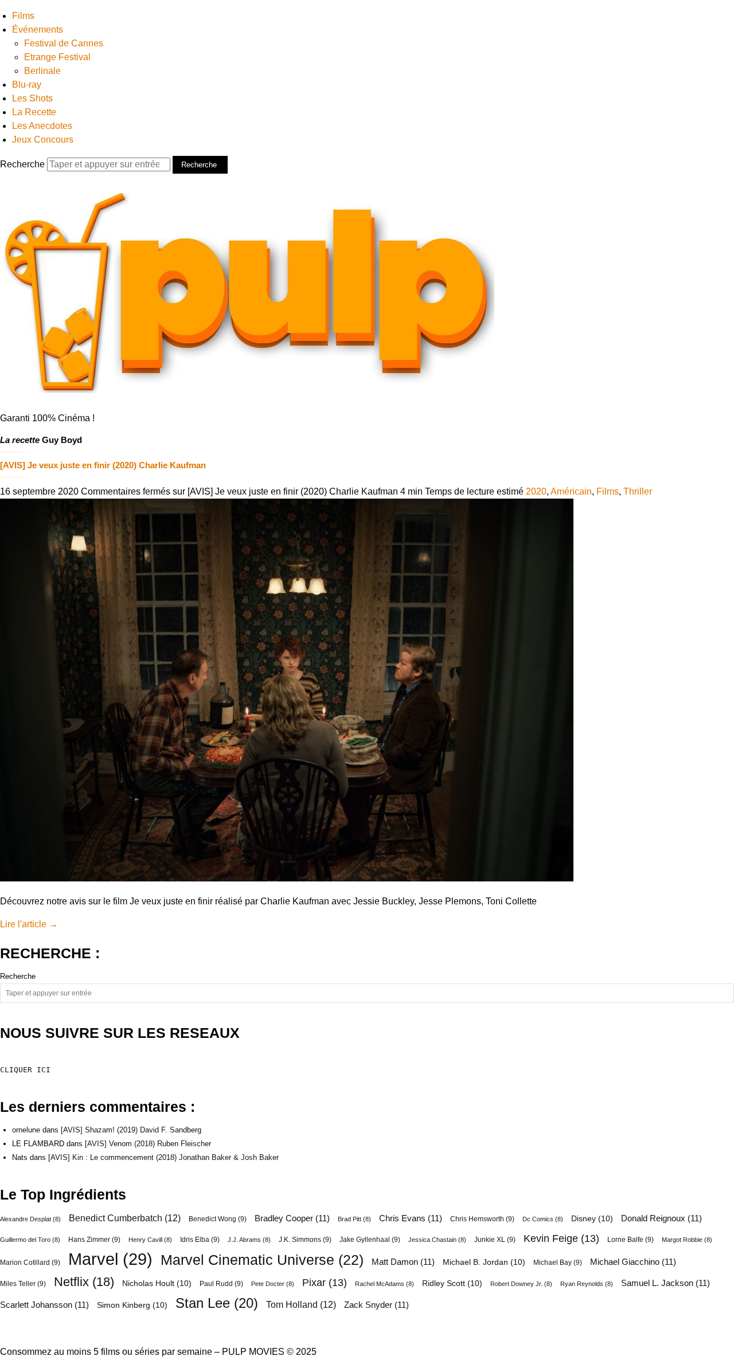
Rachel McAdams (384, 1283)
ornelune (26, 1130)
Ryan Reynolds (586, 1283)
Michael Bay (557, 1263)
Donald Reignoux (661, 1218)
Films (23, 16)
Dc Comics (542, 1219)
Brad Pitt (354, 1219)
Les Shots (32, 98)
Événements (37, 29)
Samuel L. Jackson (665, 1283)
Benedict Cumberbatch (125, 1218)
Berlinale (42, 71)
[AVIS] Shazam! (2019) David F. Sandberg (131, 1130)
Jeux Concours (42, 139)
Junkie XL (495, 1240)
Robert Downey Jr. (521, 1283)
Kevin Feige (561, 1238)
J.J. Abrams (249, 1239)
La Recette (34, 112)
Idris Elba (200, 1240)
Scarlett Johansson (44, 1305)
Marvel (110, 1259)
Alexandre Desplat (30, 1219)
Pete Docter (272, 1283)
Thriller (637, 491)
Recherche (23, 164)
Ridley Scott (452, 1283)
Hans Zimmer (94, 1240)
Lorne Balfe (630, 1240)
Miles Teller (23, 1284)
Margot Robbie (687, 1239)
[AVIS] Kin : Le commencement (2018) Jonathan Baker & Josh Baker (163, 1157)
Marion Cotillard (30, 1263)
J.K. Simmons (305, 1240)
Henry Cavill (150, 1239)
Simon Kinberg (132, 1305)
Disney (592, 1218)
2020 (536, 491)
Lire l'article (29, 924)
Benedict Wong (218, 1219)
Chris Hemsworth (482, 1219)
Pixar (324, 1282)
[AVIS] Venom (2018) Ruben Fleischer (148, 1143)
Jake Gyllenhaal (369, 1240)
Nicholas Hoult (157, 1283)
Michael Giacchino (633, 1262)
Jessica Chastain (437, 1239)
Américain (571, 491)
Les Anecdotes (42, 126)
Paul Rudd (221, 1284)
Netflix (84, 1282)
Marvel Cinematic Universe (262, 1260)
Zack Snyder (376, 1305)
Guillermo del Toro (30, 1239)
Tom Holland (301, 1304)
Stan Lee (216, 1303)
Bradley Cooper (292, 1218)
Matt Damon (403, 1262)
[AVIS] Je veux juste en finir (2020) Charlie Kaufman (103, 465)
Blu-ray (26, 84)
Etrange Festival (57, 57)
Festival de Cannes (63, 43)
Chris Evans (410, 1218)
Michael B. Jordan (484, 1262)
